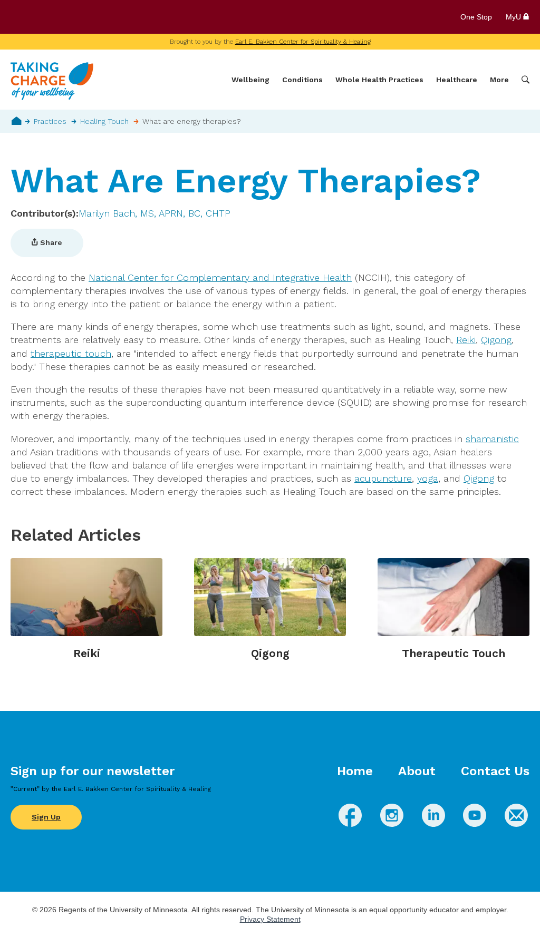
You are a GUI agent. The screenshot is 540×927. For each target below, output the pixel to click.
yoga (427, 478)
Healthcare (456, 79)
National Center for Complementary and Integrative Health (220, 277)
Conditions (302, 79)
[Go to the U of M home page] (86, 17)
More (499, 79)
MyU (514, 17)
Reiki (466, 339)
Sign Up (46, 817)
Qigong (496, 339)
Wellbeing (250, 79)
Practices (50, 121)
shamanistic (492, 438)
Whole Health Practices (379, 79)
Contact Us (495, 771)
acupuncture (383, 478)
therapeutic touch (71, 353)
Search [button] (525, 79)
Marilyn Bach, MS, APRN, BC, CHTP (154, 213)
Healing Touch (104, 121)
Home (17, 120)
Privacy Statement (270, 919)
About (417, 771)
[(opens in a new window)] (350, 823)
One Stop (476, 17)
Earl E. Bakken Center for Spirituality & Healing (303, 41)
